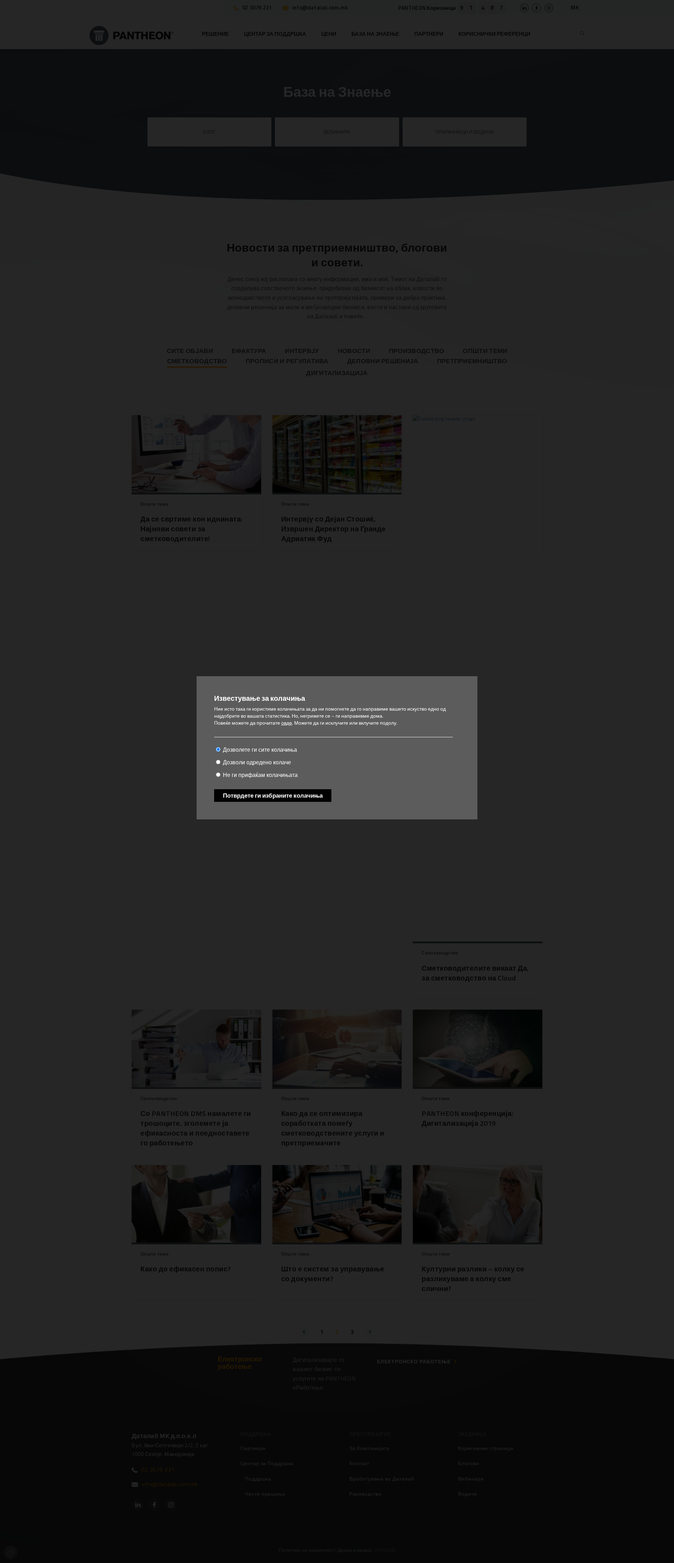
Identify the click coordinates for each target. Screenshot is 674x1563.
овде (286, 722)
